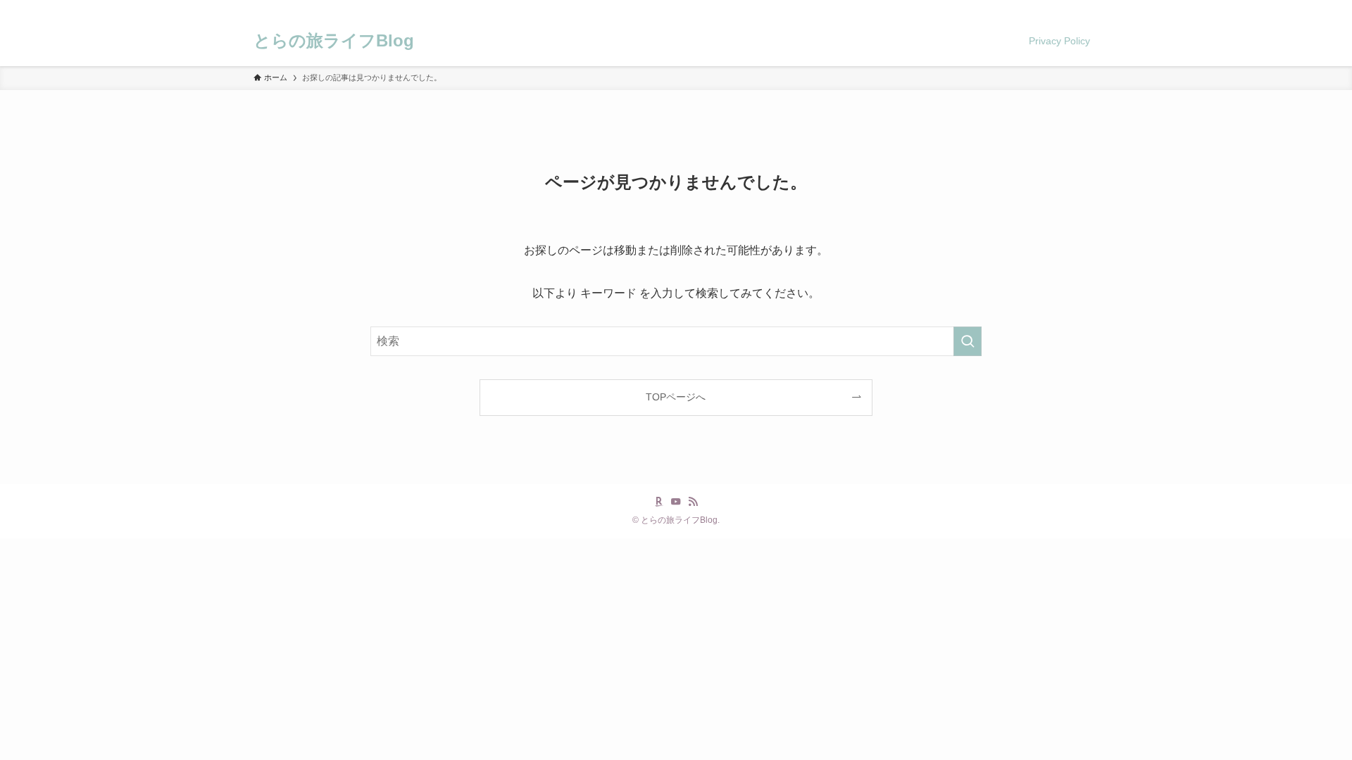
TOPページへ (676, 397)
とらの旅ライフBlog (334, 40)
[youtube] (1053, 7)
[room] (1034, 7)
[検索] (1089, 7)
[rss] (1071, 7)
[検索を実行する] (967, 341)
